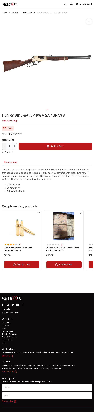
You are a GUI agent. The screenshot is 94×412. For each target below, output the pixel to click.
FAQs (4, 328)
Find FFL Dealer (8, 331)
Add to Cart (56, 146)
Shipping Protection (9, 334)
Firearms (15, 13)
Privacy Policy (7, 340)
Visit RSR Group (9, 120)
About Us (5, 325)
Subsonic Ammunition (10, 313)
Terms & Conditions (9, 337)
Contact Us (6, 322)
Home (4, 13)
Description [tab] (10, 162)
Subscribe (7, 401)
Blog (4, 343)
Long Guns (27, 13)
